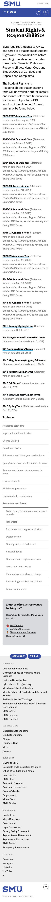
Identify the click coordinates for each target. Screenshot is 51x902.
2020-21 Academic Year (16, 256)
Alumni (6, 739)
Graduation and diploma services (23, 559)
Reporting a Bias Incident (16, 839)
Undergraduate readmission (17, 496)
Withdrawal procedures (15, 488)
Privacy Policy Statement (16, 831)
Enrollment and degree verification (24, 529)
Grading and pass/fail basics (21, 544)
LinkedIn (7, 867)
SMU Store (8, 779)
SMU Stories (9, 803)
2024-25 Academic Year (16, 162)
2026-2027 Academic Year (17, 116)
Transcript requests (16, 589)
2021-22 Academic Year (16, 232)
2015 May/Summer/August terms (21, 394)
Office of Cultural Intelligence (18, 770)
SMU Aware (9, 843)
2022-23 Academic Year (16, 209)
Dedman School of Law (15, 680)
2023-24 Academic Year (16, 186)
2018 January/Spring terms (18, 326)
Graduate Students (13, 734)
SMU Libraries (10, 715)
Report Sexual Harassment (17, 835)
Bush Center (9, 775)
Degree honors (13, 536)
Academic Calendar (13, 783)
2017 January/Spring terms (18, 349)
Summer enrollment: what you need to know (23, 472)
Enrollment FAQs (12, 448)
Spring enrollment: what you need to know (25, 463)
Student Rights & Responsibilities (24, 581)
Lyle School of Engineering (17, 684)
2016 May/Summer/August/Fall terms (24, 360)
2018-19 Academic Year (16, 302)
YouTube (7, 871)
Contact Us (9, 815)
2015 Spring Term (12, 406)
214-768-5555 (16, 625)
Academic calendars (13, 425)
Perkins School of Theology (17, 699)
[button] (45, 886)
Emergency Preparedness (16, 847)
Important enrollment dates (17, 433)
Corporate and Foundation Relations (22, 767)
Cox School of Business (15, 668)
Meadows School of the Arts (18, 688)
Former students (11, 481)
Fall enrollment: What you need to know (24, 455)
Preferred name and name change (23, 574)
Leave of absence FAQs (18, 566)
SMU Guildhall (10, 719)
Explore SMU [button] (42, 4)
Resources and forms (31, 22)
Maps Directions (11, 819)
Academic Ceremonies (14, 787)
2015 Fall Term (11, 383)
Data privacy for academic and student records (26, 513)
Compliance (9, 823)
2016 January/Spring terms (18, 371)
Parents (7, 751)
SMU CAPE (9, 710)
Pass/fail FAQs (14, 551)
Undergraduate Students (15, 730)
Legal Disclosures (12, 827)
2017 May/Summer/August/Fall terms (24, 337)
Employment (9, 795)
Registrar (9, 12)
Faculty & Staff (10, 743)
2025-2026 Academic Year (17, 139)
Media (6, 747)
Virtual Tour (9, 799)
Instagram (8, 863)
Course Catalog (11, 440)
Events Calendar (11, 791)
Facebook (8, 859)
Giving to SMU (10, 762)
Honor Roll (12, 521)
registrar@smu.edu (20, 629)
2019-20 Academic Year (16, 279)
